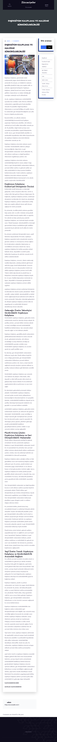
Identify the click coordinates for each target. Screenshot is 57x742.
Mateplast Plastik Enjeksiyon (13, 686)
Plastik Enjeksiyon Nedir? (12, 683)
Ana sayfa (28, 732)
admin (8, 41)
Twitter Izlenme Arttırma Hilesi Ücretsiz (46, 92)
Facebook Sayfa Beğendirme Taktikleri (46, 64)
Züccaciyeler (28, 2)
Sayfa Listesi (45, 80)
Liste (43, 76)
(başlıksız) (44, 58)
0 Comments (16, 41)
